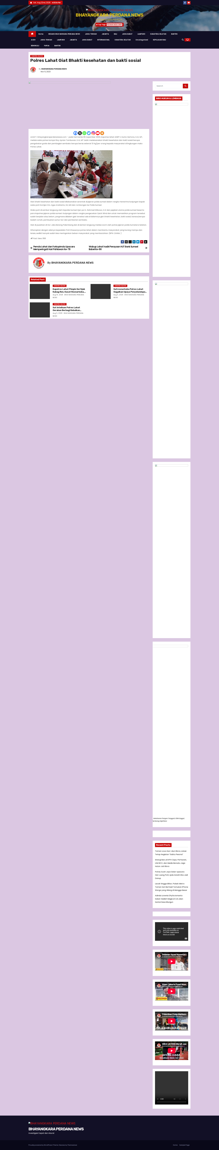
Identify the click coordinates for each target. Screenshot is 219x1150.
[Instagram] (93, 133)
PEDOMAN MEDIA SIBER (114, 25)
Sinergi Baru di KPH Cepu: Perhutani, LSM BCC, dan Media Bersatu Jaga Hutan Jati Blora (170, 863)
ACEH (33, 40)
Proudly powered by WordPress (40, 1145)
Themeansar (72, 1145)
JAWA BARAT (127, 34)
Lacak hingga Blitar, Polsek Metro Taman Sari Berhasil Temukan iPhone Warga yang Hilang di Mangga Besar (171, 887)
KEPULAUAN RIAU (159, 40)
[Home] (32, 34)
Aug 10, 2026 (58, 295)
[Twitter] (89, 133)
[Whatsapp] (84, 133)
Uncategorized (142, 40)
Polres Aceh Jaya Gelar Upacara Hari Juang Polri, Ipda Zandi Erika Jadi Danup (171, 875)
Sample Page (184, 1145)
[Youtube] (98, 133)
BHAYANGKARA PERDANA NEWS (109, 15)
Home (40, 34)
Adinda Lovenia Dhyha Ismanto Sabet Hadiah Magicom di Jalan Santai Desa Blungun (169, 898)
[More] (102, 133)
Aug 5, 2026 (118, 295)
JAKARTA (105, 34)
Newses (62, 1145)
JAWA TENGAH (91, 34)
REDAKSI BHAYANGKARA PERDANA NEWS (64, 34)
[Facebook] (75, 133)
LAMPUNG (141, 34)
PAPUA (46, 45)
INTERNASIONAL (103, 40)
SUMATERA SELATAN (158, 34)
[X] (80, 133)
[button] (183, 39)
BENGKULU (35, 45)
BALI (115, 34)
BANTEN (174, 34)
